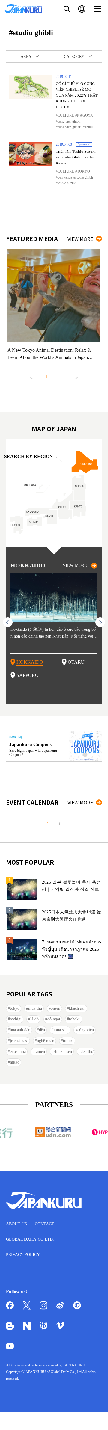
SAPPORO (27, 675)
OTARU (76, 662)
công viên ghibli (69, 121)
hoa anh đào (20, 1030)
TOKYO (83, 171)
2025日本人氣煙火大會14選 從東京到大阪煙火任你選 (71, 916)
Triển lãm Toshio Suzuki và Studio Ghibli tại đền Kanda (76, 157)
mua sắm (61, 1030)
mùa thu (35, 1008)
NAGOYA (85, 115)
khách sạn (77, 1008)
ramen (39, 1051)
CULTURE (66, 115)
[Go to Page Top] (96, 1418)
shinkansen (63, 1051)
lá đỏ (34, 1019)
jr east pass (19, 1040)
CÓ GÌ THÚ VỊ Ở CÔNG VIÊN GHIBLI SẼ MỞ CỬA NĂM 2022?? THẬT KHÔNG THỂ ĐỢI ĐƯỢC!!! (77, 95)
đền (42, 1030)
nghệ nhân (45, 1040)
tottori (68, 1040)
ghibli (89, 127)
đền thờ (87, 1051)
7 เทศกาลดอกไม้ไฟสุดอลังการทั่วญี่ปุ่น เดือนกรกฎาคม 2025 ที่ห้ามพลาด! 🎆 (72, 949)
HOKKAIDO (29, 662)
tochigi (16, 1019)
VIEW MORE (80, 238)
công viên (85, 1030)
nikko (15, 1062)
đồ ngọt (53, 1019)
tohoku (75, 1019)
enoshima (18, 1051)
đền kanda (65, 177)
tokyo (15, 1008)
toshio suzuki (67, 183)
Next (77, 375)
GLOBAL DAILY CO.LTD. (30, 1239)
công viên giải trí (69, 127)
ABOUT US (16, 1224)
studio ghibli (84, 177)
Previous (31, 375)
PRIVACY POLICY (23, 1254)
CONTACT (44, 1224)
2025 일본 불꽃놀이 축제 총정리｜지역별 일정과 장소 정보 (71, 886)
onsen (55, 1008)
